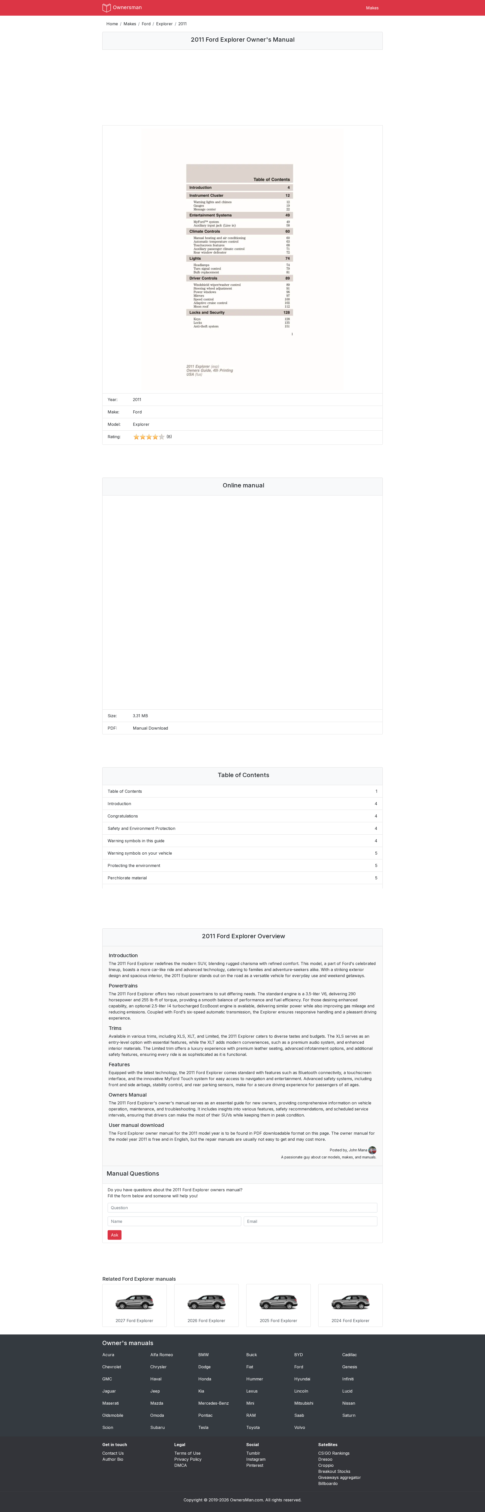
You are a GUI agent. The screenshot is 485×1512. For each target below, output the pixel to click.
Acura (108, 1354)
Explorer (164, 23)
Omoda (157, 1415)
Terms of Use (187, 1453)
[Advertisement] (242, 87)
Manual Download (150, 728)
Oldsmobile (112, 1415)
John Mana (358, 1150)
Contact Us (113, 1453)
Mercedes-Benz (213, 1403)
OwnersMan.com (246, 1499)
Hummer (254, 1378)
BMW (203, 1354)
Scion (107, 1427)
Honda (204, 1378)
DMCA (180, 1465)
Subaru (157, 1427)
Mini (250, 1403)
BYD (298, 1354)
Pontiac (205, 1415)
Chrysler (158, 1366)
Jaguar (109, 1391)
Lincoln (301, 1391)
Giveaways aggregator (339, 1477)
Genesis (349, 1366)
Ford (146, 23)
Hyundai (302, 1378)
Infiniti (348, 1378)
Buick (251, 1354)
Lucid (347, 1391)
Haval (155, 1378)
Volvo (299, 1427)
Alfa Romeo (161, 1354)
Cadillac (349, 1354)
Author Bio (112, 1459)
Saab (299, 1415)
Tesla (203, 1427)
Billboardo (328, 1483)
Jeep (155, 1391)
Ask (114, 1234)
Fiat (249, 1366)
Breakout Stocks (334, 1471)
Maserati (110, 1403)
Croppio (326, 1465)
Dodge (204, 1366)
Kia (201, 1391)
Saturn (348, 1415)
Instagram (255, 1459)
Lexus (252, 1391)
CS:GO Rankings (334, 1453)
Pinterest (254, 1465)
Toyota (253, 1427)
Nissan (348, 1403)
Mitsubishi (303, 1403)
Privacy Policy (188, 1459)
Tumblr (253, 1453)
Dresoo (325, 1459)
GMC (107, 1378)
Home (112, 23)
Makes (372, 7)
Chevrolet (111, 1366)
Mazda (156, 1403)
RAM (251, 1415)
